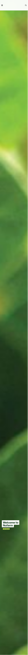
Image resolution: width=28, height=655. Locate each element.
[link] (12, 5)
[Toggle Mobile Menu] (2, 5)
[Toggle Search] (26, 5)
